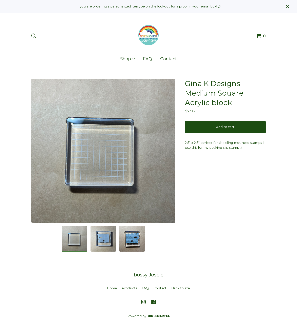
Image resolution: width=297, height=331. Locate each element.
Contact (168, 58)
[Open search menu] (33, 36)
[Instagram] (143, 302)
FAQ (147, 58)
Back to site (180, 288)
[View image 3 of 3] (132, 238)
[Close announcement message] (287, 6)
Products (129, 288)
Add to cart (225, 127)
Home (112, 288)
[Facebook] (154, 302)
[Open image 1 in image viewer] (103, 151)
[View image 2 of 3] (103, 238)
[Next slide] (169, 151)
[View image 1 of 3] (74, 238)
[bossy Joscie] (148, 35)
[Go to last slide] (37, 151)
